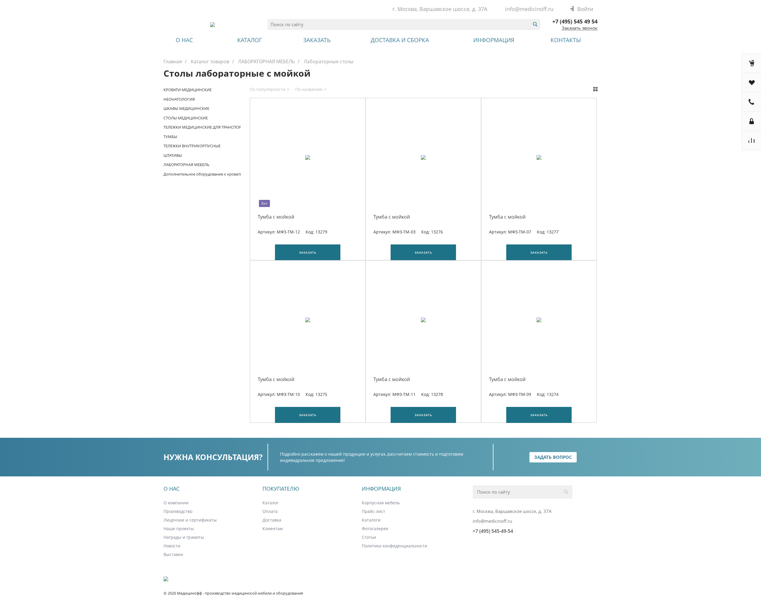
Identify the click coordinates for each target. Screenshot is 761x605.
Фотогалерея (375, 528)
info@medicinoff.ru (529, 9)
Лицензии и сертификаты (190, 520)
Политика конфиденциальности (394, 546)
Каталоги (371, 520)
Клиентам (272, 528)
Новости (171, 546)
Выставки (173, 554)
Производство (177, 511)
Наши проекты (178, 528)
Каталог (270, 503)
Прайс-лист (373, 511)
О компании (175, 503)
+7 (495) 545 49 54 (575, 21)
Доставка (271, 520)
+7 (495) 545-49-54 (493, 531)
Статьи (369, 537)
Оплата (270, 511)
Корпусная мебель (381, 503)
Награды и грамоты (183, 537)
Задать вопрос (553, 457)
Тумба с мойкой (276, 217)
